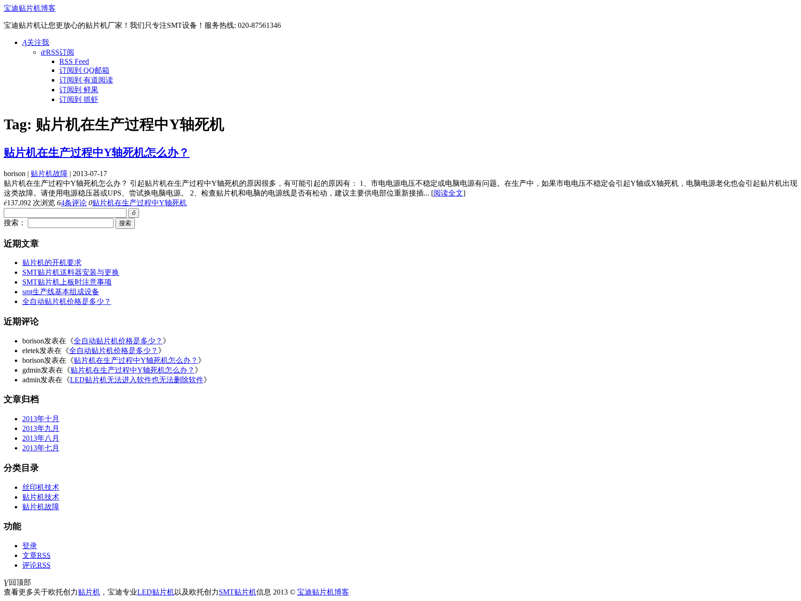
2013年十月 (40, 419)
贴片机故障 (49, 173)
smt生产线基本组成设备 (60, 292)
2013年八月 (40, 438)
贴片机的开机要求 (52, 262)
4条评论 (74, 203)
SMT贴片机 (237, 592)
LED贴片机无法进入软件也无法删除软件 (136, 380)
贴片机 (89, 592)
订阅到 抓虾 (78, 99)
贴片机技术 (40, 497)
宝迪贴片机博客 (30, 8)
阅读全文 (448, 193)
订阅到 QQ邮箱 (84, 70)
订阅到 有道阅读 (86, 80)
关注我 (35, 42)
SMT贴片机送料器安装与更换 (70, 272)
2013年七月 (40, 448)
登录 (29, 546)
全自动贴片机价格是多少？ (66, 301)
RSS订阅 (57, 52)
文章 (36, 555)
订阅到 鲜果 (78, 90)
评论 (36, 565)
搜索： (15, 223)
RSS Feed (74, 61)
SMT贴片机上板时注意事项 (67, 282)
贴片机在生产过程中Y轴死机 (139, 203)
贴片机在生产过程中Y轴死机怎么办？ (97, 152)
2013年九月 (40, 428)
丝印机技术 (40, 487)
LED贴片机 (155, 592)
